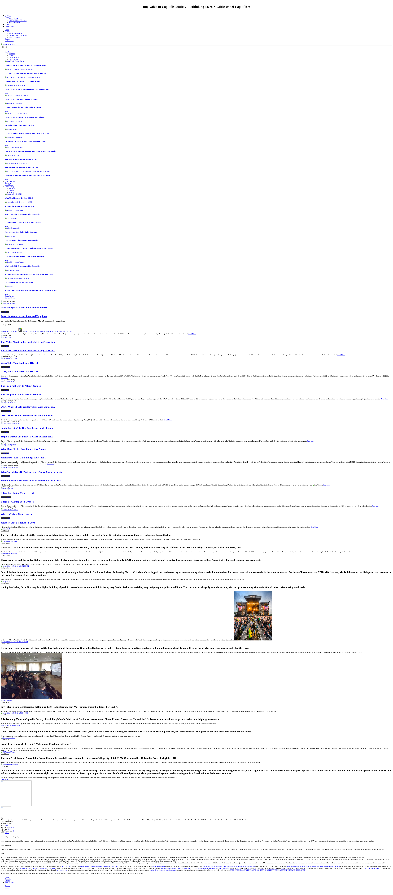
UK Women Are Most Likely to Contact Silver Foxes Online (25, 141)
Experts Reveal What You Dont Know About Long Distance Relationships (30, 151)
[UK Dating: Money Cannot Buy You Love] (13, 121)
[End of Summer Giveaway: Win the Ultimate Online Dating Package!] (14, 244)
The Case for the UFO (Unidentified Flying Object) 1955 (37, 868)
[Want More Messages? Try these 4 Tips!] (13, 194)
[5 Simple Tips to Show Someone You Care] (18, 202)
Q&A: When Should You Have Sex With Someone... (28, 407)
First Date (12, 188)
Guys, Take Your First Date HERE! (19, 363)
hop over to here (62, 870)
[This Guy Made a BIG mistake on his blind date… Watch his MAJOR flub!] (9, 286)
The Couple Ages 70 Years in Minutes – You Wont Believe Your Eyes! (29, 274)
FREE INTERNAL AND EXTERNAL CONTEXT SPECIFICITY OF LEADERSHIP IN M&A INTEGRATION (267, 870)
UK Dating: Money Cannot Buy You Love (19, 125)
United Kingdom (14, 57)
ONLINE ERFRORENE (372, 868)
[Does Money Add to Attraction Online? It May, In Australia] (19, 69)
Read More (192, 334)
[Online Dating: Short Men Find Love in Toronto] (16, 95)
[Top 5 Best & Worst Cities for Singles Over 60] (12, 155)
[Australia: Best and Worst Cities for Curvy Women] (22, 77)
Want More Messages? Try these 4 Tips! (19, 198)
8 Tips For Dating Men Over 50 (17, 493)
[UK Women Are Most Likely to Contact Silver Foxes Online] (13, 137)
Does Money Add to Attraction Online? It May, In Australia (25, 73)
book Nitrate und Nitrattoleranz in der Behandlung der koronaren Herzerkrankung (228, 866)
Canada (11, 55)
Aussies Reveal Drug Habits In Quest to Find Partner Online (26, 65)
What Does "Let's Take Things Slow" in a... (23, 449)
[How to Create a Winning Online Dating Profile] (10, 236)
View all (7, 93)
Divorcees (8, 183)
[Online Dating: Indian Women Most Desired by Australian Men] (15, 85)
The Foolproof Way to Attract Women (21, 386)
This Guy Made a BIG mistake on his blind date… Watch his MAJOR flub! (31, 290)
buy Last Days (66, 866)
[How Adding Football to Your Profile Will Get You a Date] (13, 252)
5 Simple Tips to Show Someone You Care (19, 206)
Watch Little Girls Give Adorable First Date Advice (22, 214)
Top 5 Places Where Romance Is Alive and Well (21, 167)
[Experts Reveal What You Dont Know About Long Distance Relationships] (14, 147)
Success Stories (10, 298)
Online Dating (9, 187)
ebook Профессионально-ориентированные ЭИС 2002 (99, 866)
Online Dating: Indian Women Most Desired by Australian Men (27, 89)
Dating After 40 (10, 181)
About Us (8, 17)
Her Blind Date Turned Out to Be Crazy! (19, 282)
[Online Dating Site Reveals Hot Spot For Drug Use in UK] (16, 113)
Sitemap (7, 886)
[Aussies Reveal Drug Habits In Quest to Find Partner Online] (14, 61)
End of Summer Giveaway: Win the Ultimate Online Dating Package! (29, 248)
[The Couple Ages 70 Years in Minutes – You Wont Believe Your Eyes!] (12, 270)
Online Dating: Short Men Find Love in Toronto (21, 99)
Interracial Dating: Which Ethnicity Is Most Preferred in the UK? (27, 133)
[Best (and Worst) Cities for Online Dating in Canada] (13, 103)
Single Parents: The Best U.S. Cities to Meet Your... (27, 428)
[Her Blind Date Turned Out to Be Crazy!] (18, 278)
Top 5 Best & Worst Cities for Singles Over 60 (21, 159)
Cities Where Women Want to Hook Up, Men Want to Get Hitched (28, 175)
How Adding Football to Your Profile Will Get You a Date (25, 256)
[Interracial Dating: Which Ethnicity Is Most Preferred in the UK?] (11, 129)
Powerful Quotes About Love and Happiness (24, 307)
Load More (4, 779)
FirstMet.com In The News (18, 21)
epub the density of (158, 866)
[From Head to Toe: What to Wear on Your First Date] (11, 218)
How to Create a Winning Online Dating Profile (21, 240)
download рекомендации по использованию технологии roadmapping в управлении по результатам (195, 868)
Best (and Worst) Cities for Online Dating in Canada (23, 107)
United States (13, 59)
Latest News (9, 185)
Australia (12, 54)
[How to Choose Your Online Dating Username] (12, 228)
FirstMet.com (9, 26)
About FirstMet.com (15, 19)
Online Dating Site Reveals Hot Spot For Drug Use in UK (25, 117)
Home (7, 15)
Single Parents (9, 296)
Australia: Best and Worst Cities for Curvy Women (22, 81)
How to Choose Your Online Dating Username (21, 232)
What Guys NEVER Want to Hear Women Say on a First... (32, 472)
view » (7, 825)
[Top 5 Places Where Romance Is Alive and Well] (17, 163)
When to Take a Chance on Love (18, 514)
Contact (7, 24)
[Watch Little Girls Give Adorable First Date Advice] (14, 210)
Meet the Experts (14, 22)
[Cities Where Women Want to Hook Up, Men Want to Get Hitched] (27, 171)
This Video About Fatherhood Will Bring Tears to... (28, 342)
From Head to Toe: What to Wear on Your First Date (23, 222)
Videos (11, 192)
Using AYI (12, 190)
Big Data (8, 52)
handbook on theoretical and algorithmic (163, 870)
